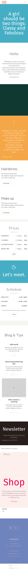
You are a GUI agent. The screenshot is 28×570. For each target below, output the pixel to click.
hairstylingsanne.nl (14, 551)
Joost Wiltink (16, 568)
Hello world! (14, 344)
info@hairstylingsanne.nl (14, 553)
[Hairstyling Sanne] (4, 2)
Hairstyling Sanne (15, 565)
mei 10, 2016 (14, 355)
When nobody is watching (14, 401)
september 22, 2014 (14, 412)
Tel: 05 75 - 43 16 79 (14, 556)
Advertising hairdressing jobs (14, 363)
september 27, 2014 (14, 374)
